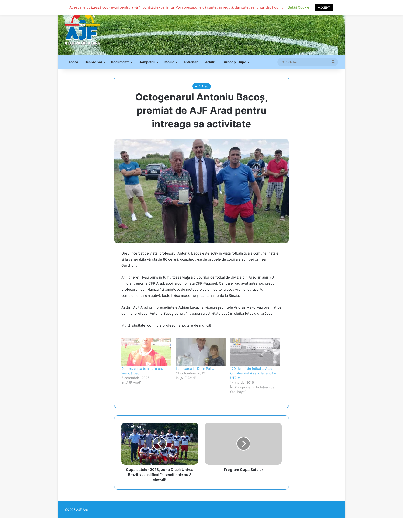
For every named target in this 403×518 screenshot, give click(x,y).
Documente (120, 62)
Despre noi (93, 62)
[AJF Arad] (82, 27)
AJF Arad (201, 86)
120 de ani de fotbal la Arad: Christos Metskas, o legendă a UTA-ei (253, 373)
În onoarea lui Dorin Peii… (195, 368)
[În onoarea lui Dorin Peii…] (201, 352)
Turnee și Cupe (234, 62)
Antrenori (191, 62)
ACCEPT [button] (324, 7)
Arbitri (210, 62)
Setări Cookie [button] (298, 7)
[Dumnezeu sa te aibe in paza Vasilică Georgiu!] (146, 352)
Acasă (73, 62)
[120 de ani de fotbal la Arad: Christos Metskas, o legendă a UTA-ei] (255, 352)
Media (169, 62)
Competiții (147, 62)
